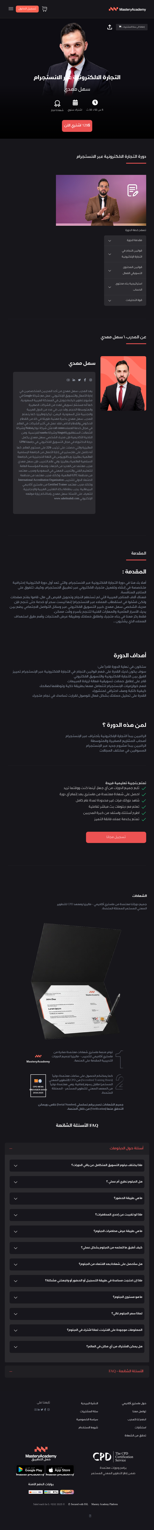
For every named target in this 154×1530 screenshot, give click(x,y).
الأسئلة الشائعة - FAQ (126, 1371)
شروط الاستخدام (88, 1427)
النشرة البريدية (89, 1403)
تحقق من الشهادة (135, 1436)
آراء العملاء (54, 311)
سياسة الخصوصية (87, 1419)
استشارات (140, 1427)
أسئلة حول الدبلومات (126, 1149)
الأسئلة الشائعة (34, 311)
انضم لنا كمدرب (137, 1419)
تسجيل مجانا (116, 837)
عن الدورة (69, 311)
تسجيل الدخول (27, 9)
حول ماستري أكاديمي (134, 1403)
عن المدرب (85, 311)
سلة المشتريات (89, 1411)
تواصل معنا (139, 1411)
